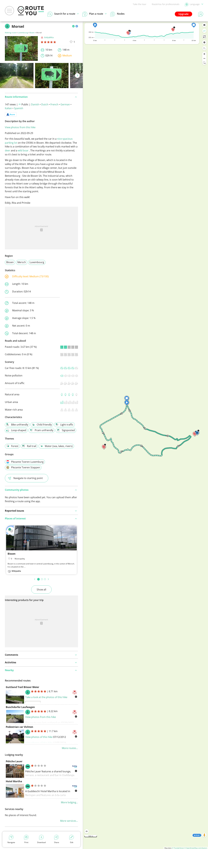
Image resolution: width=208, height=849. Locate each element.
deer (7, 150)
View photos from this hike (20, 127)
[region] (145, 435)
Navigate (11, 842)
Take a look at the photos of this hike (46, 697)
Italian (8, 108)
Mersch (21, 262)
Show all (41, 589)
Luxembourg (23, 32)
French (54, 104)
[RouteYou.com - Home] (31, 10)
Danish (35, 104)
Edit (71, 842)
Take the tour (139, 4)
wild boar (23, 150)
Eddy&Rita (49, 37)
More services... (69, 820)
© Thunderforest (178, 848)
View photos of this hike (39, 737)
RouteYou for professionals (165, 4)
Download (41, 842)
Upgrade (183, 14)
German (65, 104)
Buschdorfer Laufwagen (20, 707)
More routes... (70, 748)
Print (26, 842)
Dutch (44, 104)
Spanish (18, 108)
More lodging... (69, 802)
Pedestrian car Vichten (19, 727)
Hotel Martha (14, 781)
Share (56, 842)
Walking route (10, 32)
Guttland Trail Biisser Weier (22, 687)
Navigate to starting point (28, 478)
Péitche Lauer (14, 761)
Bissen (32, 32)
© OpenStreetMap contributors (195, 848)
